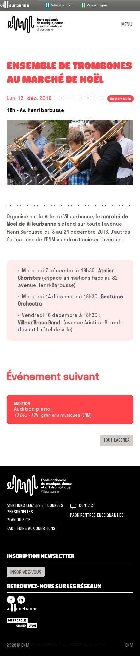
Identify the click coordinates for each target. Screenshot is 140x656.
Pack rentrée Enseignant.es (97, 515)
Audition (22, 403)
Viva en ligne (96, 5)
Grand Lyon (22, 623)
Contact (87, 505)
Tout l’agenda (116, 440)
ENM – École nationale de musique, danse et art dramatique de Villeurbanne (43, 24)
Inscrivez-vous (25, 572)
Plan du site (18, 519)
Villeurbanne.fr (62, 5)
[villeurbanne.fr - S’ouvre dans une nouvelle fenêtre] (19, 5)
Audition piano (32, 409)
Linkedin (21, 599)
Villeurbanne (22, 609)
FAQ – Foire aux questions (31, 528)
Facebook (11, 599)
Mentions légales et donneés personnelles (35, 508)
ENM (48, 485)
